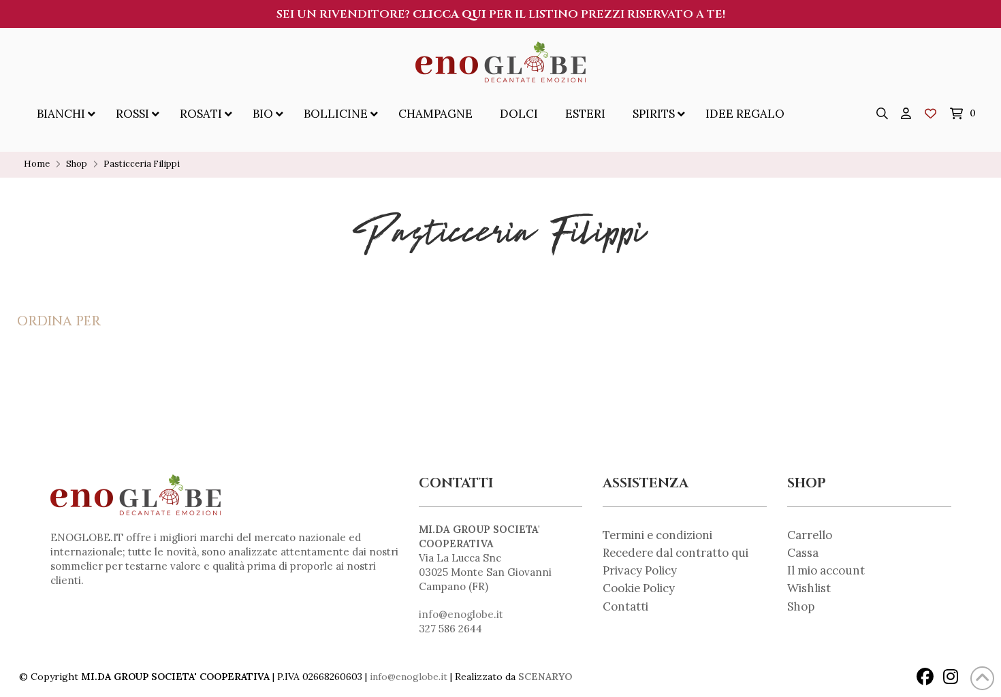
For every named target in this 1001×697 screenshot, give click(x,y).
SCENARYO (545, 676)
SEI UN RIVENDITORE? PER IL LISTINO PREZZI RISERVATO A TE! (500, 14)
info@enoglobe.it (461, 614)
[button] (882, 113)
